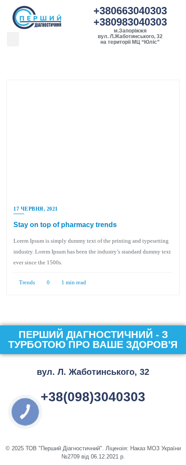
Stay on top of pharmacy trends (65, 224)
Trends (26, 282)
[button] (13, 39)
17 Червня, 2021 (35, 209)
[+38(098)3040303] (93, 385)
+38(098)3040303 (93, 397)
